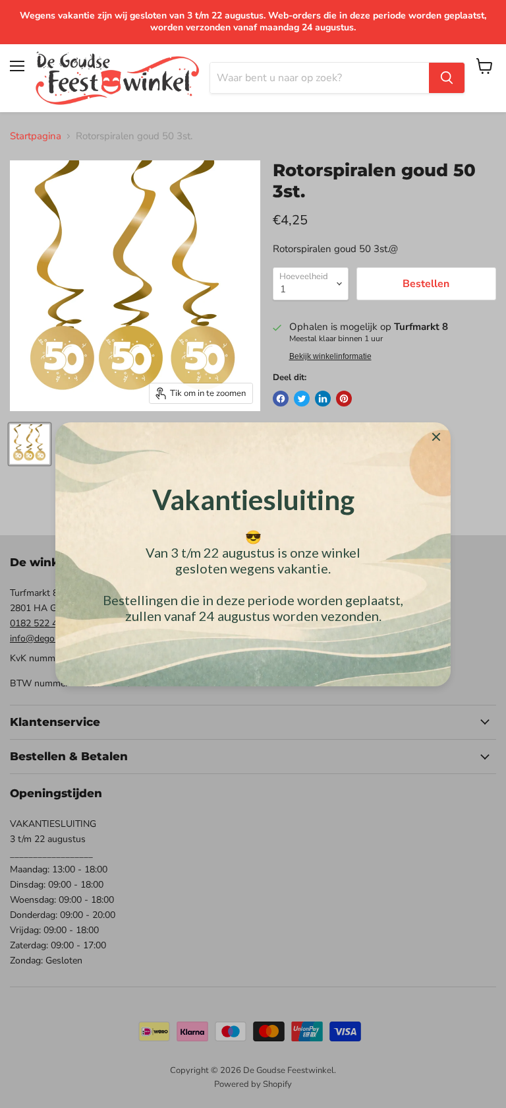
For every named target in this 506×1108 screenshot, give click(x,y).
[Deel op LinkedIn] (323, 399)
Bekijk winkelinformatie (330, 356)
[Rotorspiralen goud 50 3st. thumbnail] (30, 444)
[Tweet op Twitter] (302, 399)
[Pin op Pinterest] (344, 399)
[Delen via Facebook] (281, 399)
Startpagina (35, 136)
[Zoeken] (446, 78)
